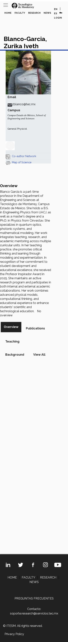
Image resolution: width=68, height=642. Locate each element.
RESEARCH (34, 13)
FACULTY (20, 13)
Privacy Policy (14, 634)
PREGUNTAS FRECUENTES (34, 598)
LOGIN (58, 17)
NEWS (47, 13)
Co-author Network (24, 156)
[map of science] (8, 162)
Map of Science (22, 162)
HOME (8, 13)
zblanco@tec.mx (24, 104)
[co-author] (8, 156)
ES (55, 13)
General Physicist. (17, 128)
